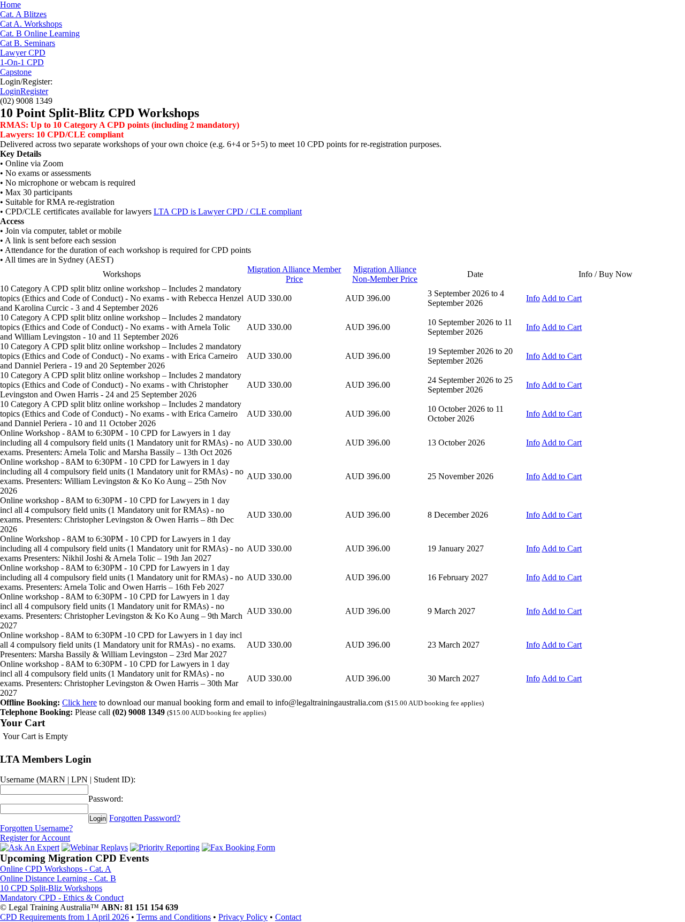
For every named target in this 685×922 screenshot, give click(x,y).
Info (533, 298)
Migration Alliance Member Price (294, 274)
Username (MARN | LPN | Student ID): (67, 779)
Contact (288, 916)
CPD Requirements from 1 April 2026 (64, 916)
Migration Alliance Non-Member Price (384, 274)
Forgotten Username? (36, 828)
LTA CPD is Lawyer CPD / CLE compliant (228, 211)
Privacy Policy (243, 916)
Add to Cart (562, 298)
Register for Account (35, 837)
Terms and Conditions (173, 916)
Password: (105, 798)
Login (10, 91)
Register (34, 91)
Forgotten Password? (144, 818)
